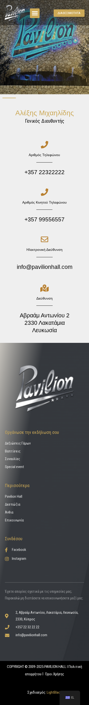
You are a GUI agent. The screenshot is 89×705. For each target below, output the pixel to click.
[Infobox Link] (44, 158)
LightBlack (54, 692)
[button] (35, 13)
